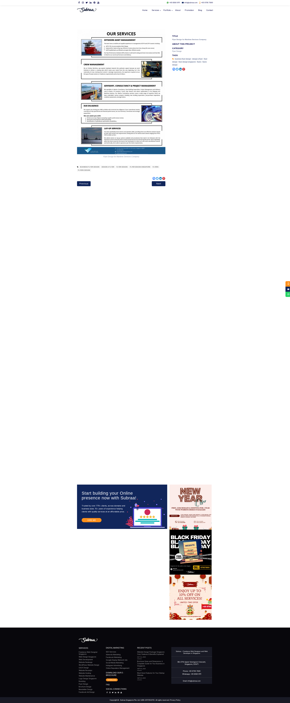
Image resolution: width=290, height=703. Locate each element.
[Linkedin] (160, 178)
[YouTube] (98, 2)
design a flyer (108, 167)
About (177, 10)
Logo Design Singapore (88, 678)
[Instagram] (83, 2)
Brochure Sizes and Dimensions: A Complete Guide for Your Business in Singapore (150, 663)
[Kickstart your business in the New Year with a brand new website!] (190, 507)
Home (144, 10)
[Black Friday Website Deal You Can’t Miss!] (190, 552)
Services (155, 10)
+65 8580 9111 (174, 3)
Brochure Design (85, 687)
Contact (209, 10)
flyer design (122, 167)
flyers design (84, 170)
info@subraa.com (190, 3)
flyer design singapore (140, 167)
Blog (200, 10)
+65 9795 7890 (207, 3)
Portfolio (167, 10)
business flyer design (89, 167)
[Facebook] (79, 2)
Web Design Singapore (87, 657)
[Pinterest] (94, 2)
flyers (155, 167)
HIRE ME (91, 520)
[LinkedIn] (90, 2)
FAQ (108, 684)
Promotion (189, 10)
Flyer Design (177, 51)
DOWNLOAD (112, 680)
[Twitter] (86, 2)
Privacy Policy (175, 700)
